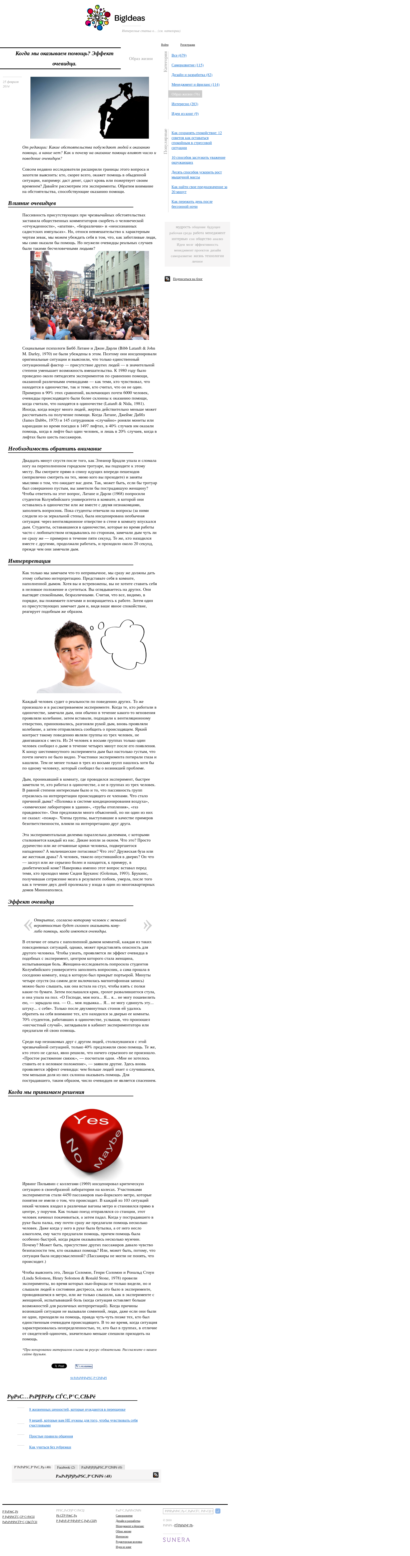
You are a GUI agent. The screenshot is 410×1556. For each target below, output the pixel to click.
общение (199, 227)
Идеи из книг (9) (185, 113)
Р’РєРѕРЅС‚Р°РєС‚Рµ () (32, 1467)
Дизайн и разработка (128, 1521)
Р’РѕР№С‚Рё (10, 1511)
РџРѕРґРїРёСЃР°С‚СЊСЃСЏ (19, 1522)
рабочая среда (180, 233)
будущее (213, 227)
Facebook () (66, 1467)
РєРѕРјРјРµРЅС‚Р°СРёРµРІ (88, 1378)
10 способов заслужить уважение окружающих (198, 160)
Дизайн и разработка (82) (192, 74)
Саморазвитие (124, 1515)
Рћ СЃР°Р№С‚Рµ (66, 1515)
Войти (164, 44)
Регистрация (187, 44)
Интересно (122, 1536)
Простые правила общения (51, 1435)
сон (192, 239)
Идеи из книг (123, 1547)
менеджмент (215, 233)
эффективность (206, 244)
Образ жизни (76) (186, 93)
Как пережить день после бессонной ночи (192, 204)
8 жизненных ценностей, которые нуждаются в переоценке (77, 1409)
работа (198, 233)
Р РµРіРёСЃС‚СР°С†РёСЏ (18, 1517)
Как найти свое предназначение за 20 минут (199, 189)
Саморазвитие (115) (188, 64)
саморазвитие (181, 256)
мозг (189, 244)
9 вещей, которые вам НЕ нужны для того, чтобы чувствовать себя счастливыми (83, 1423)
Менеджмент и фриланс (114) (195, 84)
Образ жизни (123, 1531)
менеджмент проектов (191, 250)
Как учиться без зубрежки (50, 1446)
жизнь (199, 256)
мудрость (183, 227)
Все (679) (179, 55)
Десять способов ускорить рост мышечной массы (197, 174)
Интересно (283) (185, 103)
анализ (218, 239)
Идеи (181, 244)
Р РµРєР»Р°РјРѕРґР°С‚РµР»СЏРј (76, 1521)
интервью (180, 239)
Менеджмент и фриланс (130, 1526)
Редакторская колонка (129, 1541)
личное (197, 261)
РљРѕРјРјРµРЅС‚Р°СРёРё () (101, 1467)
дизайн (215, 250)
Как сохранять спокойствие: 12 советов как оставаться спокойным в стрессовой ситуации (197, 140)
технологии (214, 256)
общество (203, 239)
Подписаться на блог (188, 279)
